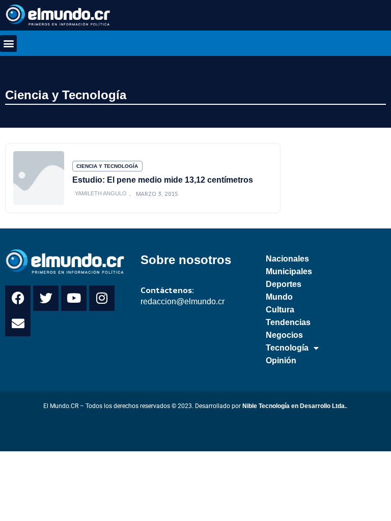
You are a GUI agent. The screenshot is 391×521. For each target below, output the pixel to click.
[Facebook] (18, 298)
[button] (8, 43)
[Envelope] (18, 323)
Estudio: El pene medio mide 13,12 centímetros (162, 180)
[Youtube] (74, 298)
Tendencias (288, 322)
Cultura (280, 309)
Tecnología (287, 347)
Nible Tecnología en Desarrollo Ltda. (294, 406)
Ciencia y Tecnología (65, 95)
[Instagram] (102, 298)
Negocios (284, 335)
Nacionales (287, 258)
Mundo (279, 297)
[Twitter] (46, 298)
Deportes (283, 284)
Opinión (281, 360)
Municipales (289, 271)
